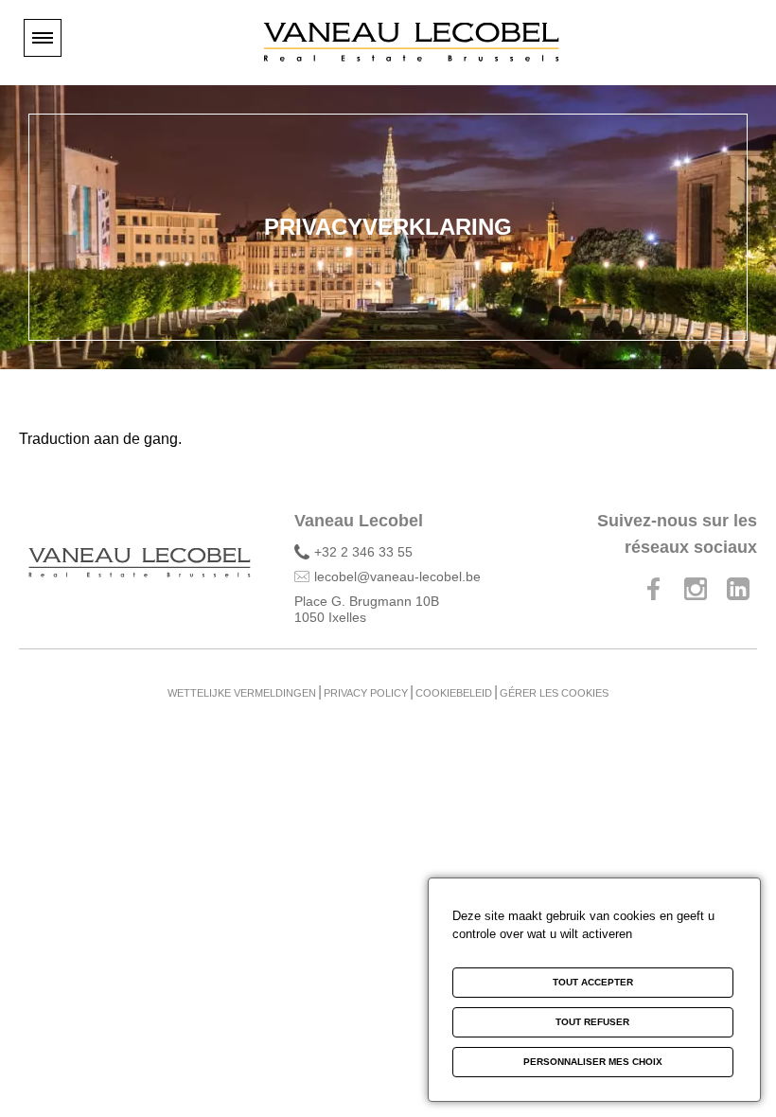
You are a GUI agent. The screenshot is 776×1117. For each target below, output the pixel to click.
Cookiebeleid (453, 693)
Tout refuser (592, 1022)
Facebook (653, 589)
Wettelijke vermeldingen (242, 693)
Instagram (695, 589)
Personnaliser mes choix (592, 1061)
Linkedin (738, 589)
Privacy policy (366, 693)
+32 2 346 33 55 (363, 551)
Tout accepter (593, 982)
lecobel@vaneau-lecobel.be (397, 576)
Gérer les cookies (554, 693)
